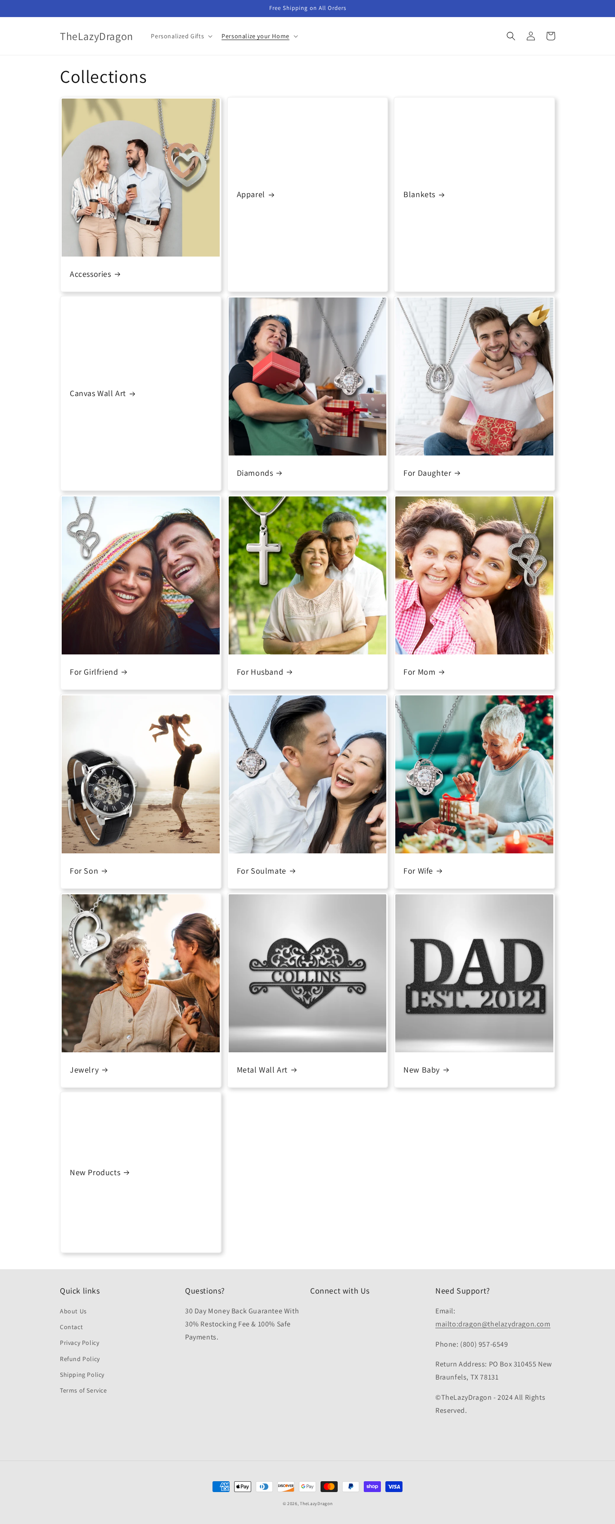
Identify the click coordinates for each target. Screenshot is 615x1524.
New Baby (421, 1069)
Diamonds (255, 473)
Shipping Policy (82, 1375)
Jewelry (84, 1069)
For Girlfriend (94, 672)
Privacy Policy (79, 1343)
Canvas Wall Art (98, 393)
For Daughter (427, 473)
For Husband (260, 672)
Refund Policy (80, 1359)
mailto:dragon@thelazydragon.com (493, 1324)
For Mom (419, 672)
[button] (180, 36)
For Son (84, 871)
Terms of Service (83, 1390)
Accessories (90, 274)
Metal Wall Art (262, 1069)
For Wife (418, 871)
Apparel (251, 194)
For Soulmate (261, 871)
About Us (73, 1311)
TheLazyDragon (316, 1503)
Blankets (419, 194)
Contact (71, 1327)
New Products (95, 1172)
